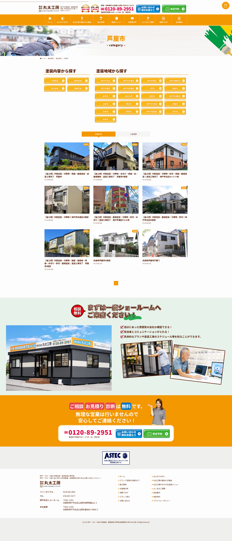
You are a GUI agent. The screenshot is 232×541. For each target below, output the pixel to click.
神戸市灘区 (105, 88)
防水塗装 (54, 88)
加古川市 (128, 96)
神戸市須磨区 (175, 96)
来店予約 (156, 496)
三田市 (152, 88)
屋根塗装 (78, 80)
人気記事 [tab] (133, 134)
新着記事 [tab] (98, 134)
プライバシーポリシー (161, 500)
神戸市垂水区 (175, 80)
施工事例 (123, 484)
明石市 (128, 104)
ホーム (122, 476)
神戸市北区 (105, 80)
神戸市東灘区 (128, 88)
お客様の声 (124, 488)
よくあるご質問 (159, 488)
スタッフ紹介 (125, 496)
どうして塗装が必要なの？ (130, 480)
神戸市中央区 (152, 104)
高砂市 (105, 96)
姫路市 (175, 88)
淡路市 (105, 104)
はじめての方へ (159, 476)
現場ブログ (124, 492)
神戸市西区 (152, 80)
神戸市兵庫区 (128, 80)
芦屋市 (175, 104)
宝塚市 (152, 96)
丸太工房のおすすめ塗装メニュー (166, 484)
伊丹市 (175, 111)
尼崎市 (105, 111)
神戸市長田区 (152, 111)
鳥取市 (105, 119)
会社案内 (156, 492)
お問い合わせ (125, 500)
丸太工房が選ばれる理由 (162, 480)
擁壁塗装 (78, 88)
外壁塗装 (54, 80)
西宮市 (128, 111)
